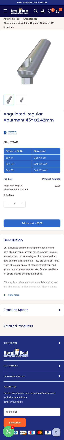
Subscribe (15, 422)
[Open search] (36, 11)
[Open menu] (5, 10)
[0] (57, 11)
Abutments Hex (12, 18)
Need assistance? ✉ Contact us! (32, 2)
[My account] (42, 11)
